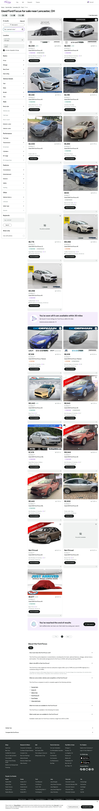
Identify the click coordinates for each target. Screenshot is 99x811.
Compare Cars (23, 753)
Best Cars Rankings (24, 755)
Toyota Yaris (34, 687)
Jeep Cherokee (54, 792)
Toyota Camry (8, 789)
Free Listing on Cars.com (41, 753)
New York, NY (68, 763)
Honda (22, 779)
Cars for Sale (8, 7)
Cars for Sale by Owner (10, 755)
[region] (49, 805)
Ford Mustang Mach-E (40, 789)
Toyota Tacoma (8, 787)
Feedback (78, 799)
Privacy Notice (17, 805)
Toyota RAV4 (8, 782)
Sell (23, 2)
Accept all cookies (87, 807)
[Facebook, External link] (84, 769)
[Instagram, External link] (90, 769)
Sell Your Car (38, 748)
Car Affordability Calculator (56, 750)
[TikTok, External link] (81, 769)
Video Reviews (23, 763)
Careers (49, 799)
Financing (7, 767)
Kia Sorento (83, 784)
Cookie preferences (73, 807)
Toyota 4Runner (9, 792)
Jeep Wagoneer (54, 787)
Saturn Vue (34, 692)
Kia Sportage (83, 782)
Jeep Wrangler (53, 782)
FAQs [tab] (30, 647)
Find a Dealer (8, 758)
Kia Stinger (83, 787)
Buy (17, 2)
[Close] (97, 801)
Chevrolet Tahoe (69, 789)
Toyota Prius (8, 784)
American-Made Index (25, 760)
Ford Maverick (38, 782)
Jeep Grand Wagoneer (55, 789)
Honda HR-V (23, 792)
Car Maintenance (54, 760)
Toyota (7, 779)
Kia (81, 779)
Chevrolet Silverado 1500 (71, 784)
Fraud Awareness (70, 799)
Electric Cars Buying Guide (11, 765)
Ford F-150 (38, 787)
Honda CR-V (23, 782)
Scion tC (33, 690)
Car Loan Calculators (55, 748)
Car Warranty (53, 755)
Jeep (51, 779)
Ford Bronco (38, 784)
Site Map (52, 763)
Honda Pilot (23, 789)
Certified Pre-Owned (10, 753)
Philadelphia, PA (69, 760)
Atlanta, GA (67, 758)
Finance (38, 2)
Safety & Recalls (24, 758)
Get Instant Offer (39, 750)
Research (30, 2)
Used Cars (7, 748)
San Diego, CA (68, 765)
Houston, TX (68, 750)
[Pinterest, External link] (92, 769)
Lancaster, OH (16, 7)
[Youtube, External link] (87, 769)
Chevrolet (67, 779)
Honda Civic (23, 784)
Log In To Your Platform (85, 750)
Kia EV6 (82, 792)
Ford (22, 7)
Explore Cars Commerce (86, 748)
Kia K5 (82, 789)
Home (2, 7)
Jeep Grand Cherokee (55, 784)
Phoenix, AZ (68, 755)
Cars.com (56, 805)
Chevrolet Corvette (70, 782)
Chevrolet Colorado (70, 792)
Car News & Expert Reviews (26, 750)
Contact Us (30, 799)
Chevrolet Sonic (35, 701)
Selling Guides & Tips (40, 755)
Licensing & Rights (58, 799)
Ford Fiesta (34, 698)
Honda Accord (23, 787)
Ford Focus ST (35, 695)
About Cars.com (22, 799)
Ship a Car (52, 753)
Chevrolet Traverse (69, 787)
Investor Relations (40, 799)
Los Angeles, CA (69, 753)
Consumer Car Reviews (25, 748)
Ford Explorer (38, 792)
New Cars (7, 750)
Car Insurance (53, 758)
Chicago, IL (67, 748)
